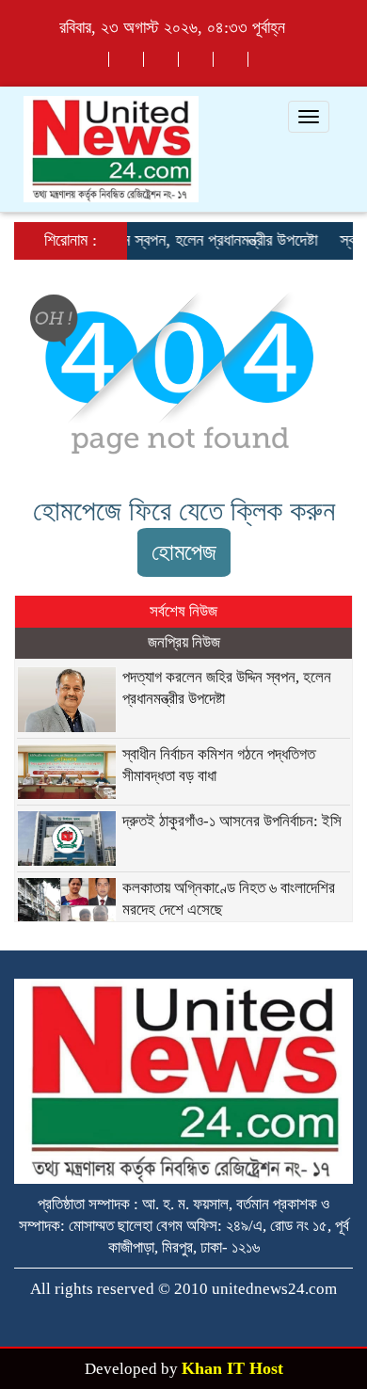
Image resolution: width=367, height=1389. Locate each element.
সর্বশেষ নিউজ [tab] (183, 611)
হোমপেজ (184, 552)
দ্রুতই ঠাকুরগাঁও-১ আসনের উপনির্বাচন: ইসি (232, 821)
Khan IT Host (232, 1368)
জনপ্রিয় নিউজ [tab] (184, 642)
